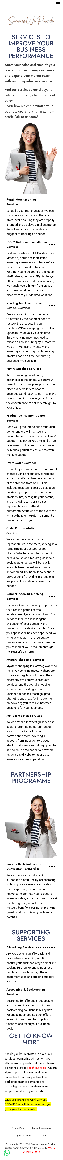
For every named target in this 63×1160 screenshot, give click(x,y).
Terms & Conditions (41, 1128)
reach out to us (36, 1068)
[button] (57, 3)
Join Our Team (24, 1135)
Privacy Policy (18, 1128)
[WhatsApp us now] (7, 1152)
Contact (42, 1135)
